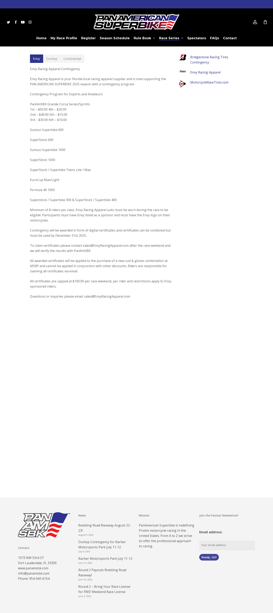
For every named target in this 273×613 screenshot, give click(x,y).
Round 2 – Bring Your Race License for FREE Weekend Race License (104, 589)
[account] (255, 22)
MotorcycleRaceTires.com (209, 82)
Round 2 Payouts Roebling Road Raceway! (102, 572)
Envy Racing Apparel (205, 72)
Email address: (210, 532)
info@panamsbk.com (33, 573)
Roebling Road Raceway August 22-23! (104, 528)
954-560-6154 (39, 578)
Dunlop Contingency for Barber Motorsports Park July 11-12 (102, 544)
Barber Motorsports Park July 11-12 (105, 558)
